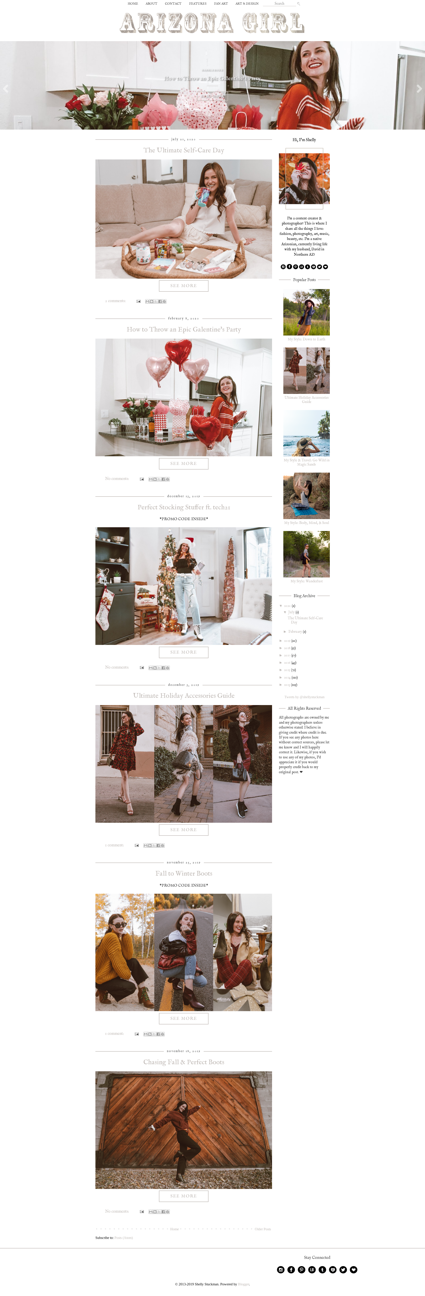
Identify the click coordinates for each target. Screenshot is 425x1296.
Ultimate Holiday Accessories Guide (184, 696)
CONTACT (173, 4)
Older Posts (263, 1229)
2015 (287, 670)
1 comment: (115, 845)
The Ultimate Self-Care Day (183, 150)
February (295, 632)
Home (174, 1229)
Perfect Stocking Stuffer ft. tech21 (183, 507)
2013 (287, 685)
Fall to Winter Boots (183, 874)
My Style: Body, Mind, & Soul (306, 523)
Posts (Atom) (123, 1238)
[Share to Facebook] (160, 301)
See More (183, 286)
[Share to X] (156, 301)
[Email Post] (138, 301)
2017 (287, 655)
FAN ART (221, 4)
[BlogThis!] (151, 301)
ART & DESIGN (247, 4)
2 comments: (116, 301)
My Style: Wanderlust (307, 581)
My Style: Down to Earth (306, 339)
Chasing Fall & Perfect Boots (183, 1062)
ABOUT (151, 4)
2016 (287, 663)
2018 (287, 648)
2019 (287, 641)
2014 (288, 677)
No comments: (117, 478)
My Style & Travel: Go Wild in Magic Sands (307, 462)
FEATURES (198, 4)
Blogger (243, 1284)
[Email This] (147, 301)
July (292, 612)
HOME (133, 4)
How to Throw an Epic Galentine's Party (184, 330)
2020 (288, 606)
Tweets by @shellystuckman (304, 697)
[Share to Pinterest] (164, 301)
